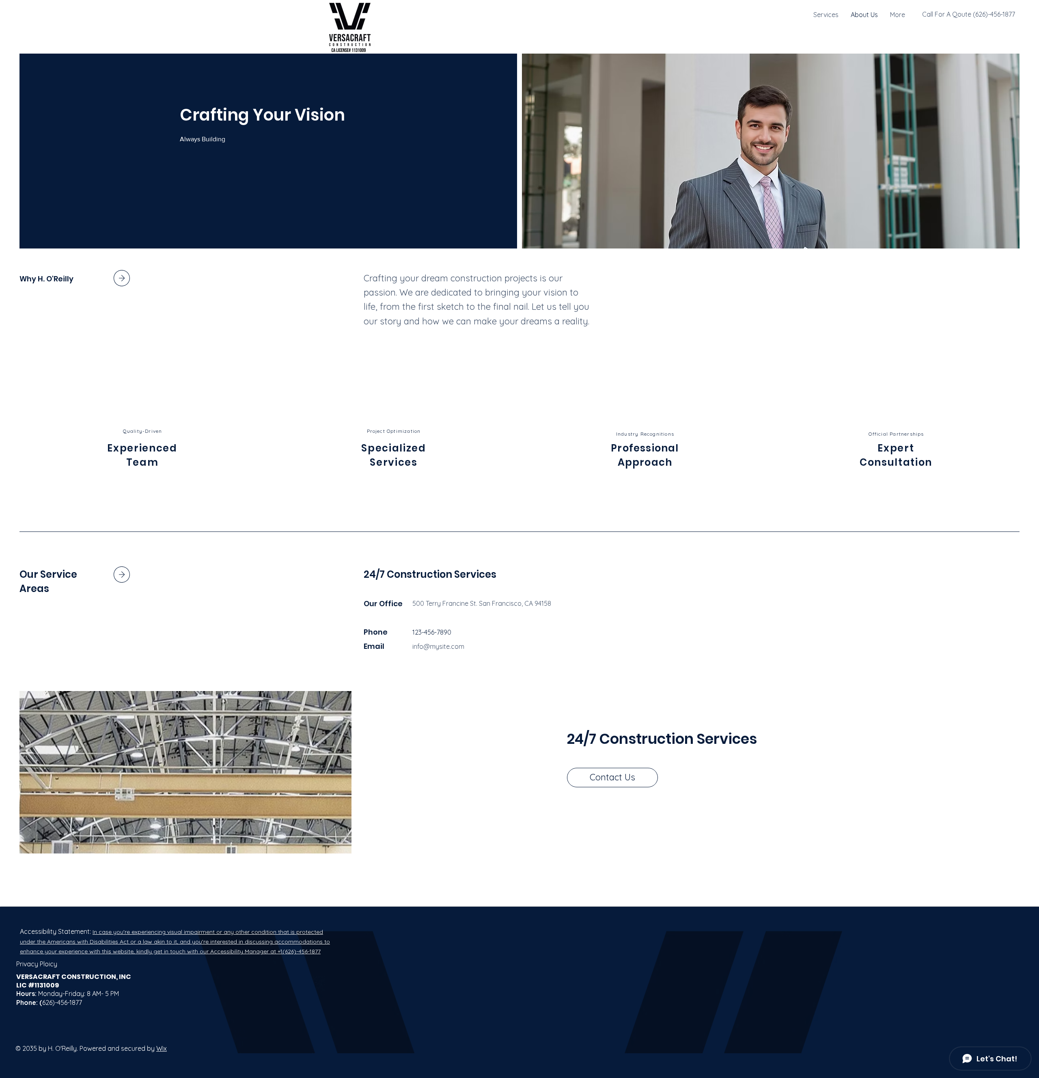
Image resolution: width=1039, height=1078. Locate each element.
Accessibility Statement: (56, 931)
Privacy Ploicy (36, 964)
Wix (161, 1048)
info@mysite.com (438, 646)
